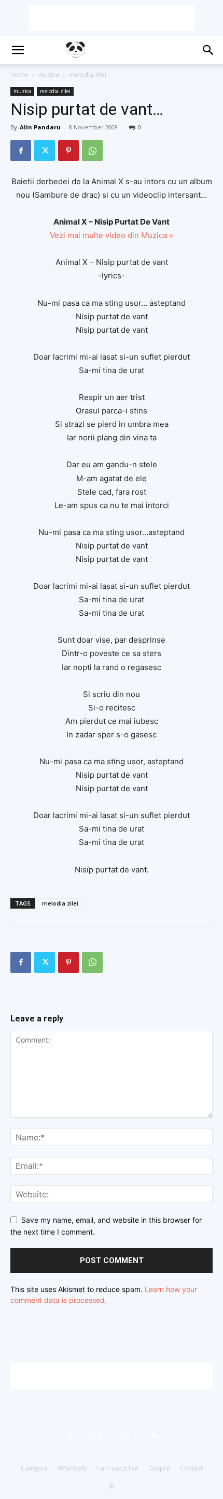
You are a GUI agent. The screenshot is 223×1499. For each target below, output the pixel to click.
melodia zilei (87, 74)
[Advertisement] (111, 18)
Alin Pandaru (40, 127)
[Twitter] (44, 150)
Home (19, 74)
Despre (159, 1468)
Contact (191, 1468)
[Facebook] (20, 150)
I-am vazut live (117, 1468)
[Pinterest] (68, 150)
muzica (48, 74)
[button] (17, 50)
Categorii (34, 1468)
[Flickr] (97, 1434)
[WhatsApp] (92, 150)
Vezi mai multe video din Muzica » (111, 235)
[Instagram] (125, 1434)
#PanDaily (72, 1468)
